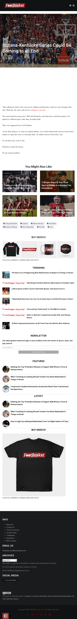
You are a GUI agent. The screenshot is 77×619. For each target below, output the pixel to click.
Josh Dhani (52, 223)
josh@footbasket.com (18, 551)
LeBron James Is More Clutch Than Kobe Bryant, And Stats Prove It (38, 289)
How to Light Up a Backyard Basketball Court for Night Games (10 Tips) (39, 421)
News (51, 227)
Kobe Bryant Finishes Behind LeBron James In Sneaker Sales (50, 283)
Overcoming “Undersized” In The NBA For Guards (46, 309)
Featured (25, 223)
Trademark (10, 535)
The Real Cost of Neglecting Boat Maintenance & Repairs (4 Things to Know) (42, 273)
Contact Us (10, 527)
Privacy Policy (11, 533)
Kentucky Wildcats (11, 227)
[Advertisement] (38, 82)
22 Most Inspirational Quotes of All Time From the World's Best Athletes (41, 323)
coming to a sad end (37, 110)
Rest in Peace (11, 541)
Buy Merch (10, 538)
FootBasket (40, 609)
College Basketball (11, 223)
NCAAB (41, 227)
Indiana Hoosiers (38, 223)
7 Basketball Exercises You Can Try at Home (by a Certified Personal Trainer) (42, 299)
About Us (9, 524)
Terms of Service (12, 530)
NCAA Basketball (28, 227)
